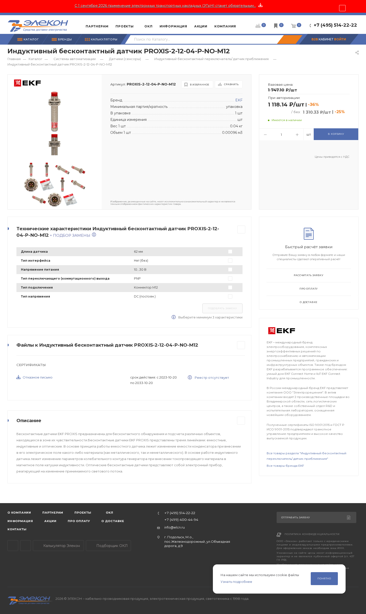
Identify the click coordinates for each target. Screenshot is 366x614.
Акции (50, 521)
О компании (19, 512)
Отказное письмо (38, 377)
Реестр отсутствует (211, 378)
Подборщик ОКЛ (111, 545)
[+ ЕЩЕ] (247, 24)
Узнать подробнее (236, 582)
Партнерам (52, 512)
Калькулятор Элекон (61, 545)
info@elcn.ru (174, 527)
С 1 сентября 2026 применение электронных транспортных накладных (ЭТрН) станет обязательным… (165, 5)
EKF (239, 100)
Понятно (324, 578)
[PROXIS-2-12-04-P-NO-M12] (54, 111)
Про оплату (309, 288)
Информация (20, 521)
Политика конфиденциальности (312, 534)
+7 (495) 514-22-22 (335, 25)
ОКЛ (109, 512)
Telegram (12, 545)
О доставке (308, 302)
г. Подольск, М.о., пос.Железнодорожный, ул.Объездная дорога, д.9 (197, 541)
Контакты (16, 529)
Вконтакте (25, 545)
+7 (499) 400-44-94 (181, 520)
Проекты (82, 512)
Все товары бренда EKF (285, 465)
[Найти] (289, 39)
